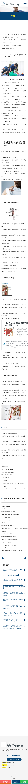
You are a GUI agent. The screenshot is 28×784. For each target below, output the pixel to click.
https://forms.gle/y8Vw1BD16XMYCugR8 (11, 550)
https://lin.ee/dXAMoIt (6, 534)
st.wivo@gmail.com (9, 472)
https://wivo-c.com (5, 508)
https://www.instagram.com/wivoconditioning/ (12, 522)
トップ (2, 25)
